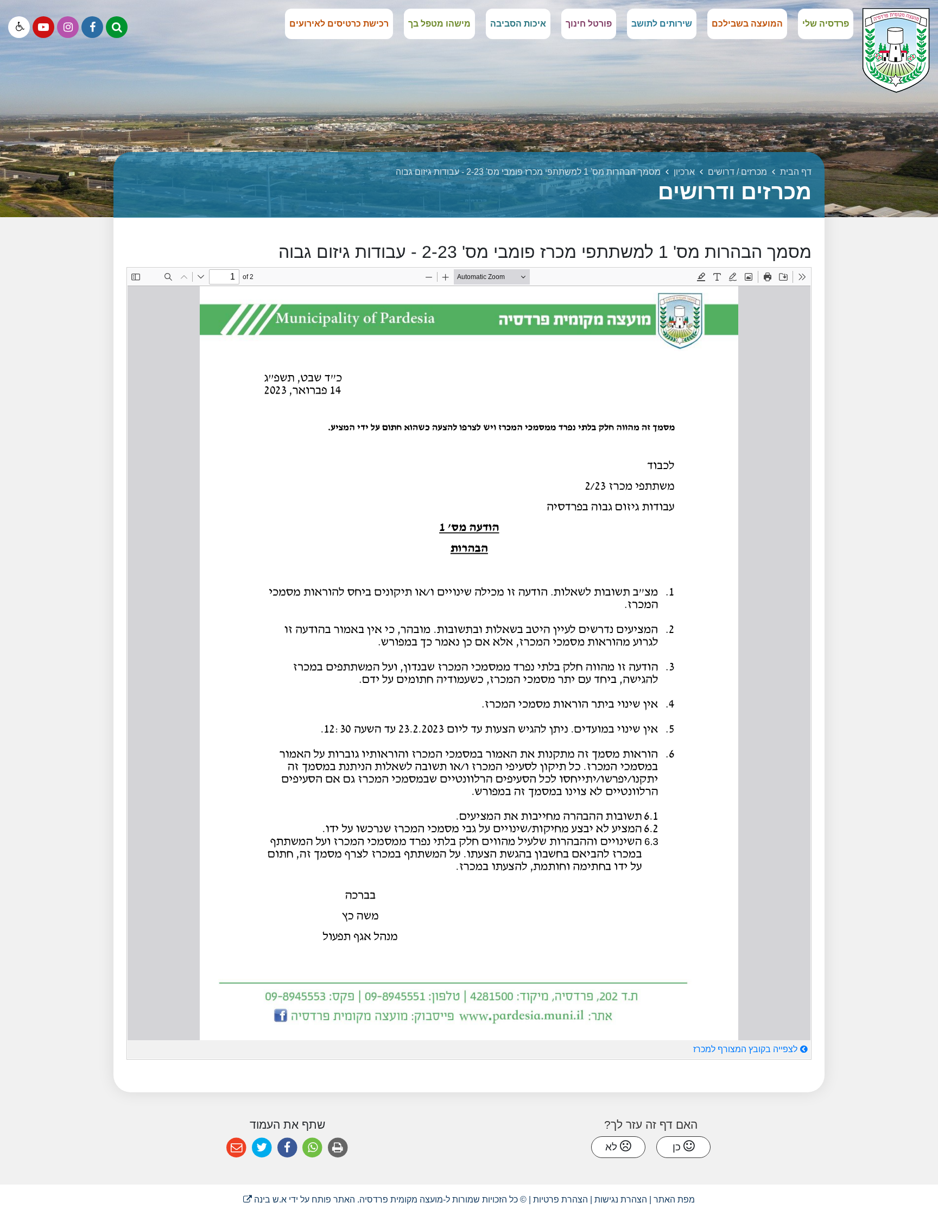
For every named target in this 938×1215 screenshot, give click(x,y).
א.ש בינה (265, 1199)
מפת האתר (674, 1199)
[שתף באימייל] (236, 1148)
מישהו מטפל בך (439, 23)
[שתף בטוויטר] (262, 1148)
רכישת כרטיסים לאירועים (339, 23)
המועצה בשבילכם (747, 23)
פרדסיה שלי (825, 23)
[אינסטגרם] (68, 27)
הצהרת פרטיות (560, 1199)
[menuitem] (826, 23)
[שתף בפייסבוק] (287, 1148)
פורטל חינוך (589, 23)
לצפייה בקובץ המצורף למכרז (745, 1049)
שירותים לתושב (661, 23)
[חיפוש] (117, 27)
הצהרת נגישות (620, 1199)
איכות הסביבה (518, 23)
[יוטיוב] (43, 27)
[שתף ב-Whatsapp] (312, 1148)
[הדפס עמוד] (338, 1148)
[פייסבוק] (92, 27)
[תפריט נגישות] (19, 27)
